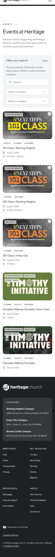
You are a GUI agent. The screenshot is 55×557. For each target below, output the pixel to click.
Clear (45, 60)
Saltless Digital (12, 546)
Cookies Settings (10, 535)
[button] (27, 92)
